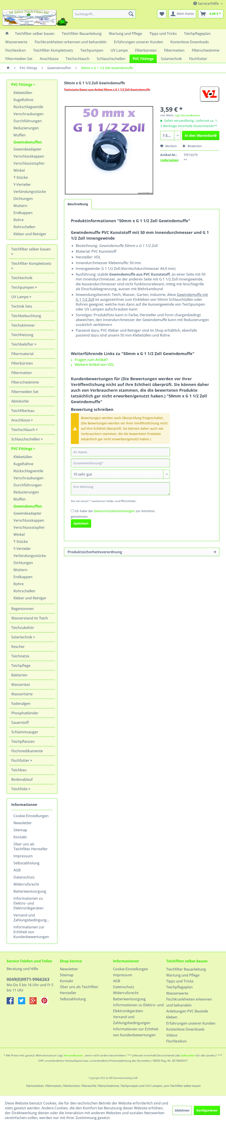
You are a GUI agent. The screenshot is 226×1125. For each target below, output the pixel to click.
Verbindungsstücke (29, 191)
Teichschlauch (23, 429)
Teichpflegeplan (179, 987)
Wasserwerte (177, 993)
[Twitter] (24, 1003)
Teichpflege (20, 665)
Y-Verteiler (22, 184)
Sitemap (20, 830)
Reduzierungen (26, 128)
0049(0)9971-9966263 (28, 979)
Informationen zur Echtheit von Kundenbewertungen (31, 932)
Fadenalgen (20, 703)
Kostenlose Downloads (185, 1029)
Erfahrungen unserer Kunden (190, 1023)
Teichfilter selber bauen (31, 249)
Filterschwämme (25, 382)
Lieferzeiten (169, 160)
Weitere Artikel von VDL (94, 364)
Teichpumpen (23, 287)
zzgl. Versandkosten (187, 115)
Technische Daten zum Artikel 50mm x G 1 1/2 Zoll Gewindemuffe (107, 89)
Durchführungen (27, 121)
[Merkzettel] (162, 13)
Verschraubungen (28, 113)
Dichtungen (23, 198)
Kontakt (20, 837)
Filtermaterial (22, 353)
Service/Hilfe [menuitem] (208, 3)
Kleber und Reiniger (29, 233)
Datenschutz (24, 877)
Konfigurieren (206, 1110)
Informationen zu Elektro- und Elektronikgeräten (28, 903)
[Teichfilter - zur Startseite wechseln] (35, 18)
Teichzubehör (22, 627)
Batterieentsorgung (29, 891)
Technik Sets (21, 306)
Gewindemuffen (27, 142)
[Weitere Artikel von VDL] (209, 94)
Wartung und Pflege (183, 975)
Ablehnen (182, 1110)
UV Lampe (20, 296)
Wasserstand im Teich (29, 618)
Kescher (18, 646)
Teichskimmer (23, 325)
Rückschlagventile (28, 106)
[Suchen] (131, 13)
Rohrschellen (24, 226)
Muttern (20, 205)
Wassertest (20, 684)
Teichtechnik (21, 277)
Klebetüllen (22, 92)
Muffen (19, 135)
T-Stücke (20, 177)
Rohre (18, 219)
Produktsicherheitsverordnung (95, 551)
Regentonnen (22, 608)
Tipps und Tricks (180, 981)
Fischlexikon (176, 1041)
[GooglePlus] (35, 1003)
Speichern (81, 523)
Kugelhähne (23, 99)
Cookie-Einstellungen (31, 815)
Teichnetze (20, 656)
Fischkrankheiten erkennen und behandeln (189, 1002)
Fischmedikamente (27, 751)
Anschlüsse (21, 420)
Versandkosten (73, 1055)
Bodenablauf (22, 779)
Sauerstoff (20, 722)
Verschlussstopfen (29, 163)
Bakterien (19, 675)
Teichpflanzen (23, 741)
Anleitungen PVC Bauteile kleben (187, 1014)
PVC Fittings (22, 84)
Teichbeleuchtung (26, 315)
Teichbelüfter (22, 344)
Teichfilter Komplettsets (31, 263)
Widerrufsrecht (26, 884)
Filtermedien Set (24, 391)
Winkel (19, 170)
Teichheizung (22, 334)
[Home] (7, 33)
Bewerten (194, 146)
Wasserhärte (22, 694)
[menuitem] (104, 13)
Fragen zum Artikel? (91, 359)
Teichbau (18, 770)
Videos (171, 1035)
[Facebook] (12, 1003)
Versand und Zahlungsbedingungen (32, 917)
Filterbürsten (22, 363)
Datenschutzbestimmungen (114, 511)
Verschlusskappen (28, 156)
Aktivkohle (20, 401)
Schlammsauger (24, 732)
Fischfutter (20, 760)
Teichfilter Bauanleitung (186, 969)
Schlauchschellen (26, 439)
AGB (17, 870)
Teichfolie (19, 788)
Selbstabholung (26, 863)
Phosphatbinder (24, 713)
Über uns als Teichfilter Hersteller (30, 846)
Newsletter (22, 822)
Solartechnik (22, 637)
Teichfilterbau (22, 410)
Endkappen (22, 212)
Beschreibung (78, 204)
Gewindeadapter (27, 149)
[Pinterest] (46, 1003)
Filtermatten (21, 372)
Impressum (23, 856)
